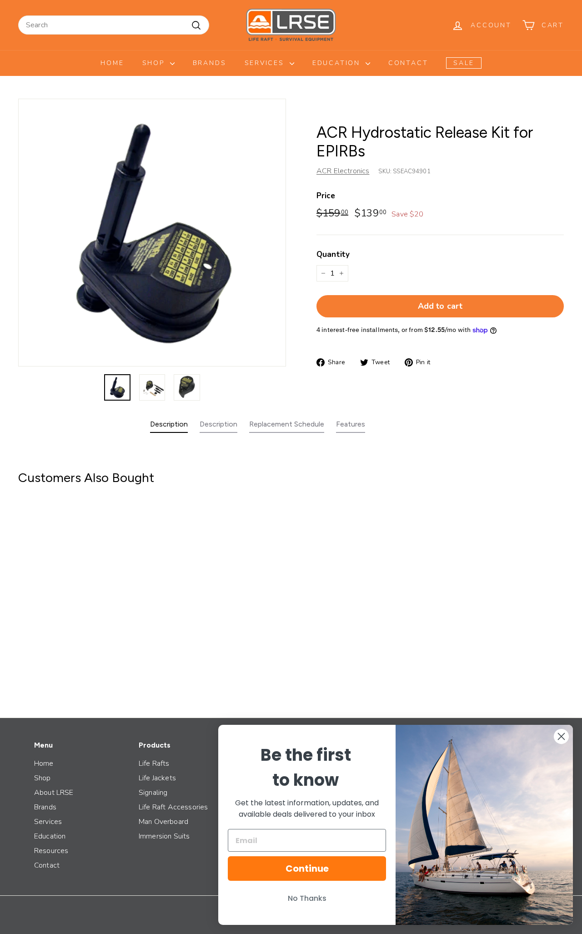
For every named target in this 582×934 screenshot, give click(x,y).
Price (325, 196)
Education (337, 63)
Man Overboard (163, 822)
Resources (51, 851)
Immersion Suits (164, 836)
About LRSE (54, 793)
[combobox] (113, 25)
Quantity (333, 254)
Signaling (153, 793)
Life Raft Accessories (173, 807)
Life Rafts (154, 763)
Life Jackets (157, 778)
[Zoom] (152, 232)
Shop (155, 63)
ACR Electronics (342, 171)
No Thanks (307, 898)
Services (266, 63)
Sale (463, 63)
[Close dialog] (561, 736)
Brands (209, 63)
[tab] (169, 426)
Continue (307, 868)
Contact (408, 63)
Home (112, 63)
